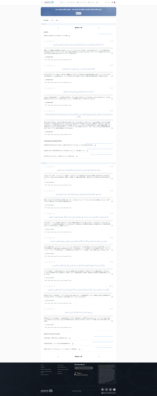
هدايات (70, 59)
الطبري (61, 59)
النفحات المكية (65, 59)
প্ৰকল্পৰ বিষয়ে (43, 367)
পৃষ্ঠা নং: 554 (44, 24)
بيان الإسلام (60, 371)
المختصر (52, 59)
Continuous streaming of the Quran (46, 372)
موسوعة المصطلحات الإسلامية (63, 369)
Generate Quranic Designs (46, 369)
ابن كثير (58, 59)
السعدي (55, 59)
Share (77, 13)
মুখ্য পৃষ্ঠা (42, 365)
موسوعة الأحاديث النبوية (62, 367)
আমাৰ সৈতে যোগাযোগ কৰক (44, 375)
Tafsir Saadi (60, 373)
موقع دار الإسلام (61, 365)
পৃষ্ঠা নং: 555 (44, 163)
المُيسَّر (49, 59)
